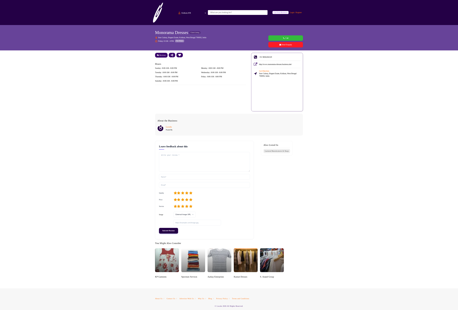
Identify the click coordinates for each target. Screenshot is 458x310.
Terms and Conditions (240, 299)
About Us (158, 299)
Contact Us (171, 299)
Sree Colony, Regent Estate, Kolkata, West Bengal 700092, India (278, 73)
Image (161, 214)
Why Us (201, 299)
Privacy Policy (222, 299)
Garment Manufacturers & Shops (277, 151)
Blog (210, 299)
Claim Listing (194, 32)
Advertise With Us (186, 299)
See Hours (179, 41)
